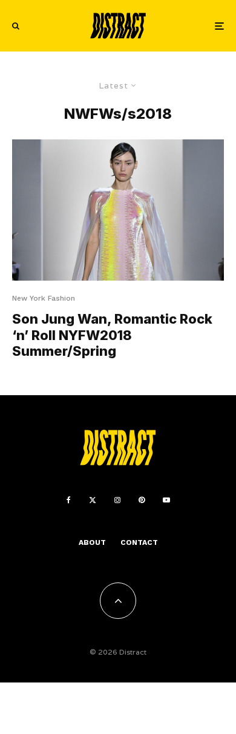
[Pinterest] (141, 500)
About (92, 542)
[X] (92, 500)
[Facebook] (68, 500)
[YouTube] (166, 500)
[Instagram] (117, 500)
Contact (139, 542)
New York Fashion (43, 298)
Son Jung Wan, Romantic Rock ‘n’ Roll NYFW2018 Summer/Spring (112, 335)
